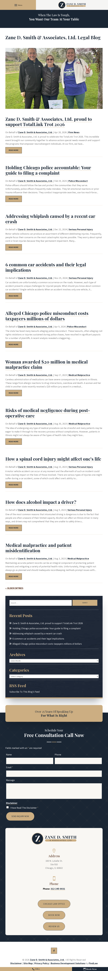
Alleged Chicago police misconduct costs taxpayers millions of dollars (46, 316)
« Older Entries (14, 588)
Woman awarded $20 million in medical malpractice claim (46, 364)
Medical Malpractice (79, 375)
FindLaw (93, 963)
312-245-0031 (58, 888)
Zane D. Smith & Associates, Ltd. (35, 132)
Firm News (73, 132)
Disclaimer (11, 803)
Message (10, 780)
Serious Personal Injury (81, 229)
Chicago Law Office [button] (54, 904)
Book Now (91, 969)
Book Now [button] (54, 915)
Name (9, 754)
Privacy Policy (41, 963)
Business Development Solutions (68, 963)
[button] (18, 5)
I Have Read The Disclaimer (24, 807)
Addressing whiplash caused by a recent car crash (50, 218)
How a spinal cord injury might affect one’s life (53, 459)
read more (13, 150)
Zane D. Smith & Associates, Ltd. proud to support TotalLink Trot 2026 (48, 121)
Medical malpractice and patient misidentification (38, 547)
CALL (37, 968)
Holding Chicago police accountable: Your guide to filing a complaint (48, 170)
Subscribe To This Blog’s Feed (24, 691)
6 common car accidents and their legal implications (45, 267)
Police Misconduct (78, 180)
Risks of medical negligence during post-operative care (47, 413)
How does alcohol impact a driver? (40, 502)
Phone (58, 754)
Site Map (28, 963)
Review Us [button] (54, 926)
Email (9, 767)
